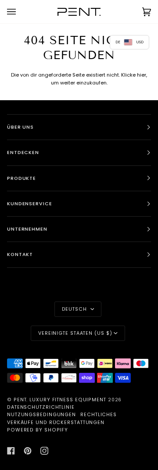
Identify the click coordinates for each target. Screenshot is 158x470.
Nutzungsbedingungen (41, 414)
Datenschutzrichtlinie (41, 407)
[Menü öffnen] (20, 11)
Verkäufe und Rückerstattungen (55, 422)
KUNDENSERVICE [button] (29, 203)
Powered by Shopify (37, 430)
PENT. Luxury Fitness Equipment (61, 399)
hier (141, 74)
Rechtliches (98, 414)
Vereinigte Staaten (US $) (75, 333)
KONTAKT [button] (20, 254)
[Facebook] (11, 451)
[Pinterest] (28, 451)
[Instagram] (44, 451)
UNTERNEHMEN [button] (27, 229)
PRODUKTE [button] (21, 178)
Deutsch (75, 309)
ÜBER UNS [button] (20, 127)
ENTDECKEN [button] (23, 152)
